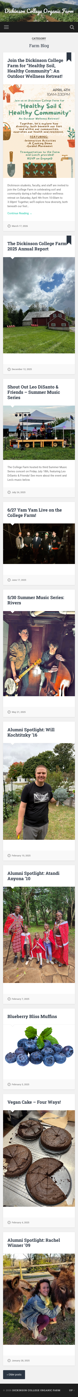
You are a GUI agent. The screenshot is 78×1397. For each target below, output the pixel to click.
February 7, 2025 (20, 999)
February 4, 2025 (20, 1222)
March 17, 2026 (20, 226)
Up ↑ (72, 1390)
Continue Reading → (19, 213)
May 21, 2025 (19, 712)
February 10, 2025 (21, 855)
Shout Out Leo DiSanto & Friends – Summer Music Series (33, 392)
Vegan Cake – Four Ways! (34, 1102)
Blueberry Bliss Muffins (32, 1016)
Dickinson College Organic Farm (39, 10)
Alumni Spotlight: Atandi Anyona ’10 (33, 875)
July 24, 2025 (18, 492)
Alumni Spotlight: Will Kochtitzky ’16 (31, 732)
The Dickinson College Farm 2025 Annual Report (36, 246)
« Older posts (14, 1374)
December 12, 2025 (22, 369)
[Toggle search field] (72, 27)
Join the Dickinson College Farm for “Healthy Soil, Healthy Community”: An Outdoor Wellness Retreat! (35, 68)
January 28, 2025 (21, 1360)
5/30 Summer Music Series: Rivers (35, 600)
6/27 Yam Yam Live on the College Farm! (34, 512)
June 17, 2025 (19, 580)
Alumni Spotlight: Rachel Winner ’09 (33, 1242)
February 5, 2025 (20, 1084)
